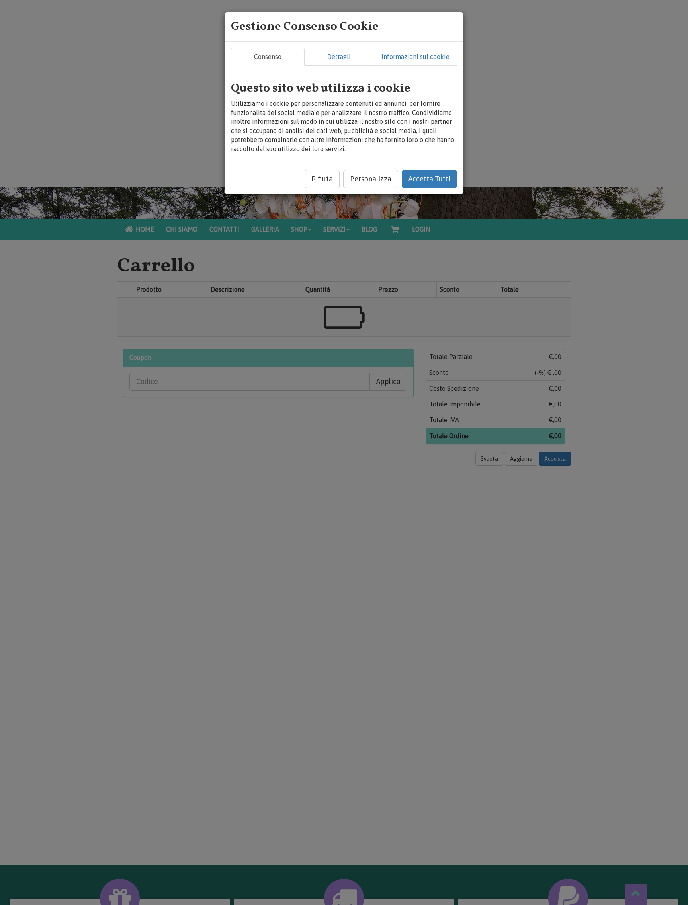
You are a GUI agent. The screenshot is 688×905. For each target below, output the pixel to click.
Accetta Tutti (429, 179)
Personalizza (370, 179)
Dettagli (339, 56)
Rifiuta (322, 179)
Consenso (267, 56)
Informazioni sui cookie (415, 56)
